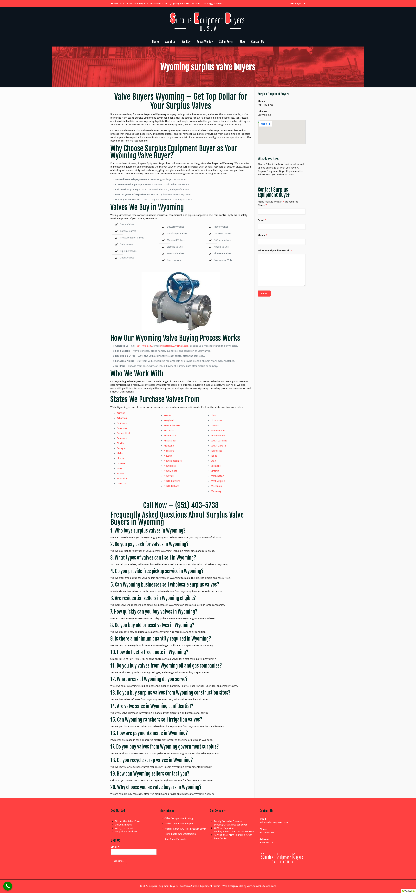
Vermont (216, 465)
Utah (213, 460)
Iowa (119, 468)
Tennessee (216, 450)
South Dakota (218, 445)
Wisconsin (216, 486)
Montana (169, 445)
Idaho (120, 453)
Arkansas (122, 418)
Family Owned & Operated (228, 821)
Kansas (120, 473)
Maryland (169, 420)
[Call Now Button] (7, 886)
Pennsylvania (218, 430)
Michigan (169, 430)
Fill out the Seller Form (127, 821)
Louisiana (122, 483)
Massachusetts (172, 425)
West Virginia (218, 481)
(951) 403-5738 (181, 3)
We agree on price (125, 828)
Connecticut (123, 433)
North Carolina (172, 481)
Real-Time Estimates (175, 839)
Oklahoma (216, 420)
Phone (262, 235)
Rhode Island (218, 435)
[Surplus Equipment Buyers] (208, 22)
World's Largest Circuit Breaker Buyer (185, 828)
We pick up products (126, 831)
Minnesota (170, 435)
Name (262, 205)
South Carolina (219, 440)
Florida (120, 443)
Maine (167, 415)
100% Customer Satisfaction (180, 833)
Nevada (168, 455)
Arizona (121, 413)
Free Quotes (221, 838)
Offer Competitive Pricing (178, 818)
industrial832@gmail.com (209, 3)
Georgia (121, 448)
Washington (217, 475)
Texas (214, 455)
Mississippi (170, 440)
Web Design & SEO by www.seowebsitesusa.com (249, 886)
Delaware (122, 438)
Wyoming (216, 491)
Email (262, 220)
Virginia (215, 470)
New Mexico (170, 470)
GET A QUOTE (297, 3)
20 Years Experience (225, 828)
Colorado (122, 428)
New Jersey (170, 465)
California (122, 423)
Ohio (213, 415)
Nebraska (169, 450)
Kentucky (122, 478)
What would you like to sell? (275, 250)
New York (169, 475)
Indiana (121, 463)
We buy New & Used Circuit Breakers (234, 831)
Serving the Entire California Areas (233, 834)
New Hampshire (173, 460)
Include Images (123, 824)
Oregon (215, 425)
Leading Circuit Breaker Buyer (230, 824)
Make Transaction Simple (178, 823)
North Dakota (171, 486)
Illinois (120, 458)
